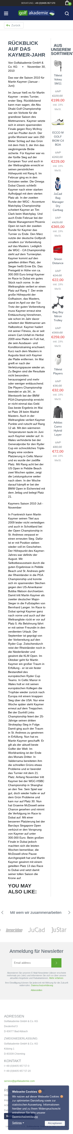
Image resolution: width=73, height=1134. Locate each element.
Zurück (15, 25)
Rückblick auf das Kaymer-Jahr (26, 49)
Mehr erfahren (56, 978)
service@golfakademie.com (19, 1081)
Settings (17, 1122)
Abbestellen (36, 990)
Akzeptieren (55, 1123)
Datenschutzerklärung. (42, 985)
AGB (6, 1105)
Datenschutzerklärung (25, 1116)
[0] (67, 3)
